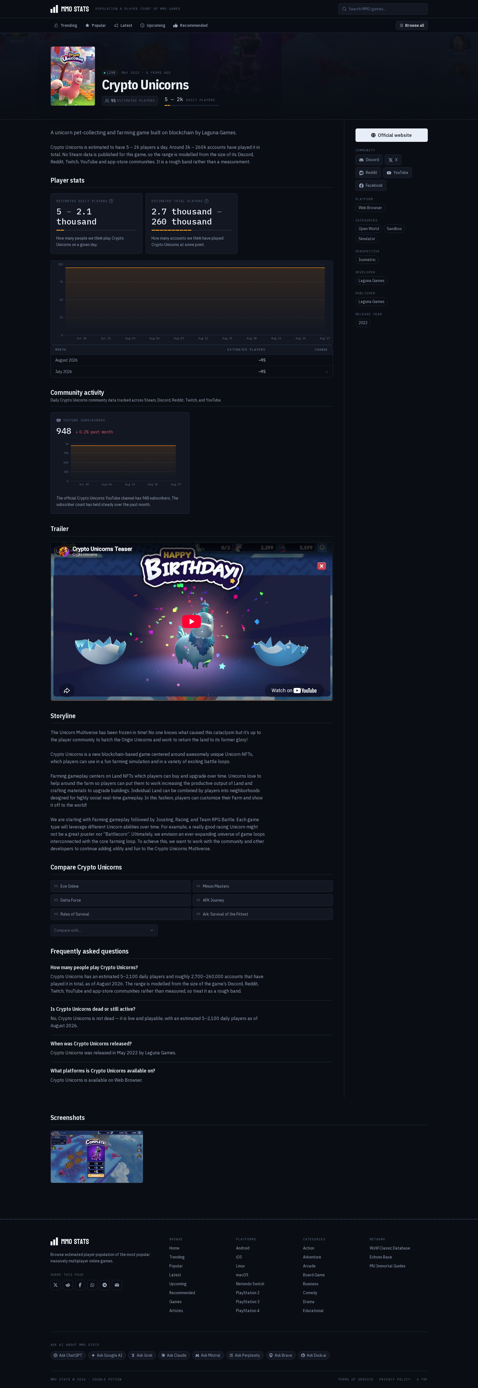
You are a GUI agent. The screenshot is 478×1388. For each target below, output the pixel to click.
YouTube (400, 172)
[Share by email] (117, 1285)
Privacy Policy (394, 1379)
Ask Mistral (210, 1355)
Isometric (367, 259)
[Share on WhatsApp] (92, 1285)
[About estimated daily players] (111, 201)
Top (424, 1379)
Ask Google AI (109, 1355)
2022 (363, 322)
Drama (308, 1301)
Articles (176, 1310)
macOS (242, 1274)
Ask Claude (176, 1355)
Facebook (374, 185)
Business (310, 1283)
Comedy (310, 1292)
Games (175, 1301)
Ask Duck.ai (316, 1355)
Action (308, 1248)
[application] (192, 303)
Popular (99, 25)
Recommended (194, 25)
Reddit (371, 172)
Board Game (314, 1274)
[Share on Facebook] (80, 1285)
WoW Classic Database (390, 1248)
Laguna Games (372, 280)
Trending (69, 25)
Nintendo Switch (250, 1283)
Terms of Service (356, 1379)
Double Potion (107, 1379)
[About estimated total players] (206, 201)
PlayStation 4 (248, 1310)
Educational (313, 1310)
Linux (240, 1265)
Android (242, 1248)
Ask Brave (283, 1355)
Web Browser (370, 207)
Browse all (414, 25)
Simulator (367, 238)
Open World (369, 228)
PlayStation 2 (248, 1292)
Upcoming (156, 25)
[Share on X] (56, 1285)
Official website (395, 135)
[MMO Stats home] (70, 9)
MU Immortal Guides (387, 1265)
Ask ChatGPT (70, 1355)
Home (174, 1248)
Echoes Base (381, 1257)
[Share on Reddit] (68, 1285)
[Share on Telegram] (105, 1285)
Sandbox (394, 228)
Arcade (309, 1265)
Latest (126, 25)
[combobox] (104, 930)
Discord (372, 160)
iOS (239, 1257)
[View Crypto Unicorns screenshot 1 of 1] (97, 1157)
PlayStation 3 (248, 1301)
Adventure (312, 1257)
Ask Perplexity (247, 1355)
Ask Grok (144, 1355)
